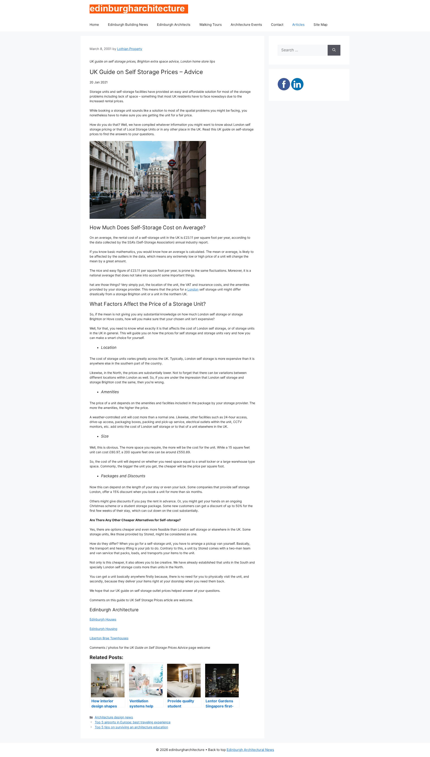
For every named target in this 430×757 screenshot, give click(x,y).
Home (94, 24)
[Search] (334, 50)
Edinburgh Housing (103, 629)
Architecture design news (114, 717)
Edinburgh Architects (173, 24)
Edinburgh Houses (103, 619)
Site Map (320, 24)
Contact (277, 24)
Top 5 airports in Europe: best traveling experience (132, 722)
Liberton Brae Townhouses (109, 638)
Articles (298, 24)
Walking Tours (210, 24)
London (192, 289)
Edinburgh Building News (128, 24)
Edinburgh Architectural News (250, 750)
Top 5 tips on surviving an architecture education (131, 727)
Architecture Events (246, 24)
